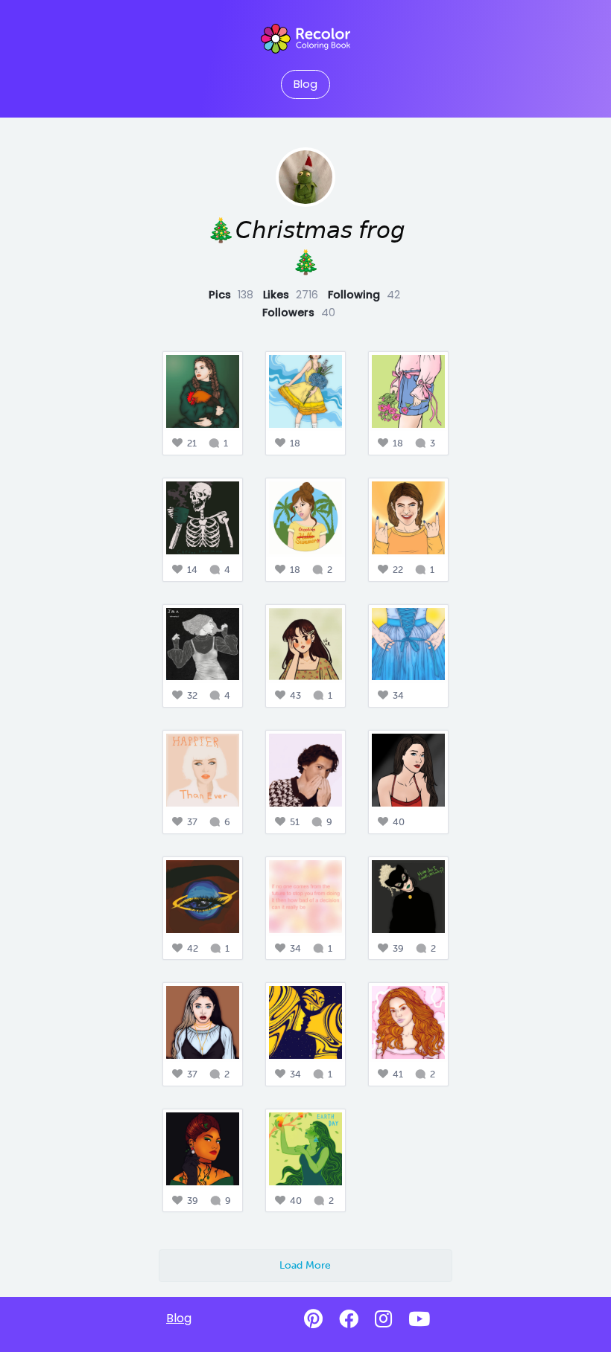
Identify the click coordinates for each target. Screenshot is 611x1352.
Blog (305, 84)
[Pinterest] (313, 1319)
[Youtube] (419, 1319)
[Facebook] (348, 1319)
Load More (305, 1265)
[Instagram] (383, 1319)
